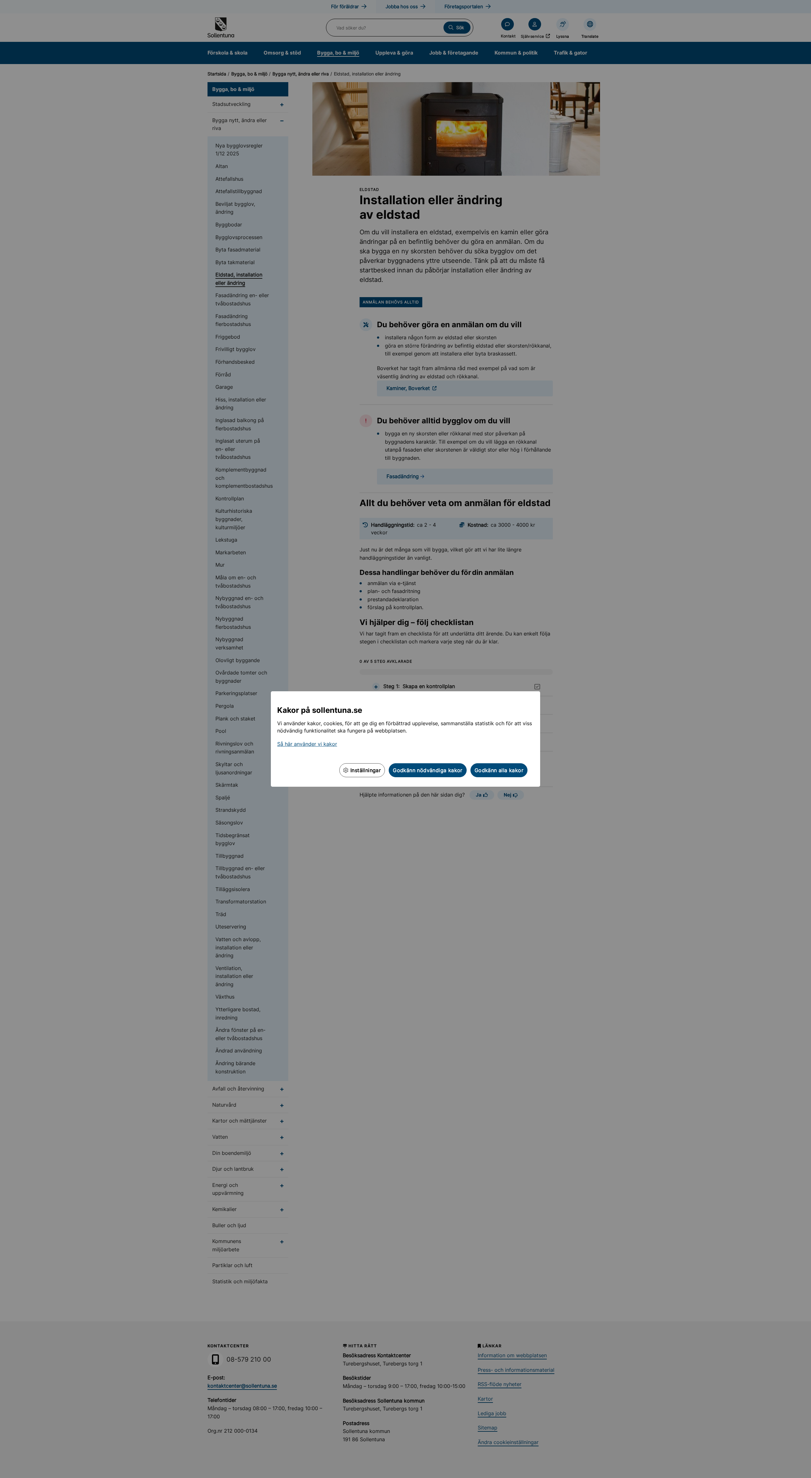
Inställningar (365, 770)
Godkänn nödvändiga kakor (428, 770)
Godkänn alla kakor (499, 770)
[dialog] (405, 739)
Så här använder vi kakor (307, 744)
